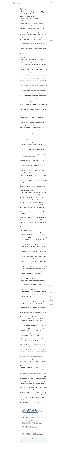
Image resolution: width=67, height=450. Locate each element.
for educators (52, 2)
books (48, 2)
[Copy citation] (32, 438)
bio (45, 2)
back (14, 5)
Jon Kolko (14, 2)
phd (46, 2)
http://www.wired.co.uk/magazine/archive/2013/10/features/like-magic (29, 420)
